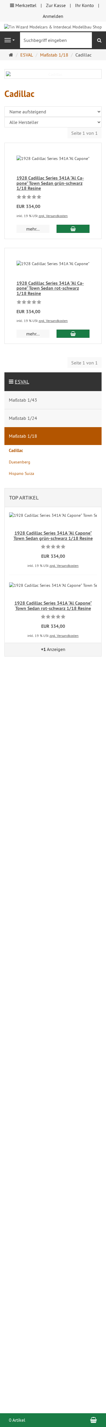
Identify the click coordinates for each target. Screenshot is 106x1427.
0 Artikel (17, 1420)
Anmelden (53, 16)
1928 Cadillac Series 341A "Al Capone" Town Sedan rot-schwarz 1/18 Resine (50, 288)
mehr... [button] (32, 229)
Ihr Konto (84, 5)
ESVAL (22, 381)
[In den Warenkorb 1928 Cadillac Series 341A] (73, 229)
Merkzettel (25, 5)
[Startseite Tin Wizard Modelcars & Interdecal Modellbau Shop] (53, 26)
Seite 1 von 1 (84, 133)
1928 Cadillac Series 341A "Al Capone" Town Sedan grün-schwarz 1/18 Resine (50, 183)
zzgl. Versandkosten (53, 216)
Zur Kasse (56, 5)
